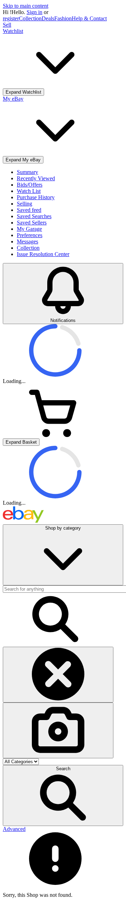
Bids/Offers (29, 185)
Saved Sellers (32, 223)
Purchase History (36, 197)
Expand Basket (21, 442)
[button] (63, 795)
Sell (7, 25)
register (11, 18)
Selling (24, 204)
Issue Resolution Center (43, 254)
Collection (30, 18)
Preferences (29, 235)
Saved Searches (34, 216)
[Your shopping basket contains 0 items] (55, 435)
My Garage (29, 229)
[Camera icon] (58, 730)
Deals (48, 18)
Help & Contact (89, 18)
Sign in (34, 12)
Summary (27, 172)
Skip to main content (25, 6)
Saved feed (29, 210)
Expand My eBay (23, 159)
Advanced (14, 829)
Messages (27, 241)
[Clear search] (58, 675)
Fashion (63, 18)
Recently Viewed (36, 178)
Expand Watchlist (23, 92)
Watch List (29, 191)
